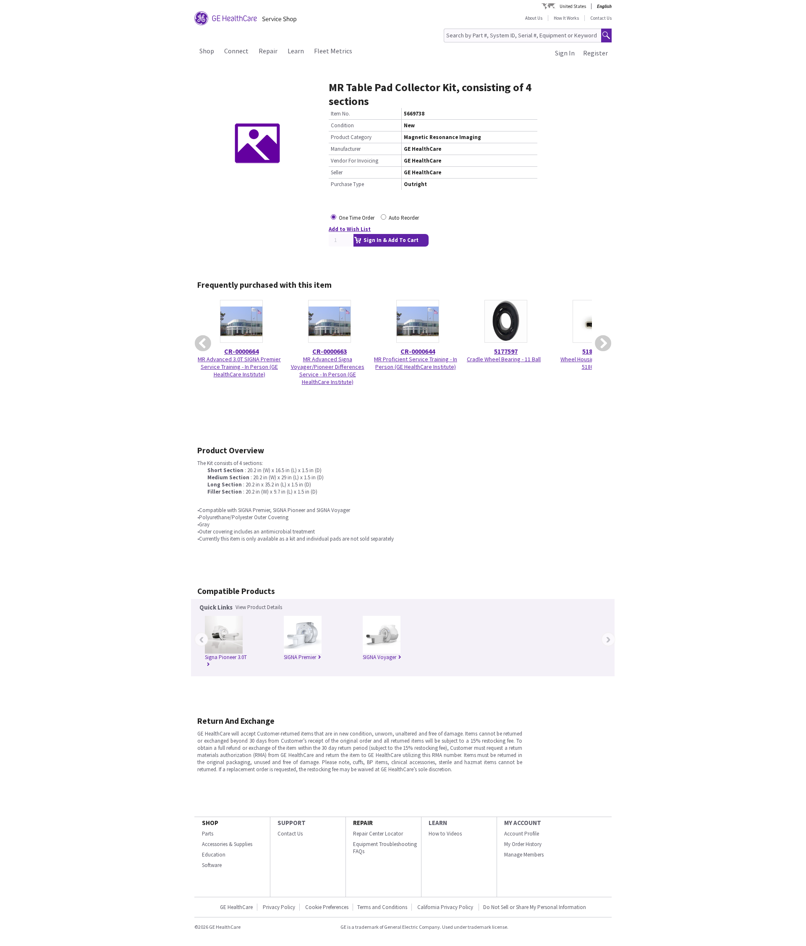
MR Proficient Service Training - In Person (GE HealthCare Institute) (415, 363)
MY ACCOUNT (522, 823)
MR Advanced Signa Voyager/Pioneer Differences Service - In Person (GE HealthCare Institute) (327, 370)
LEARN (438, 823)
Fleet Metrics (333, 51)
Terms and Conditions (382, 907)
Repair (268, 51)
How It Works (566, 18)
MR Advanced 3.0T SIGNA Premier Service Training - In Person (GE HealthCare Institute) (239, 366)
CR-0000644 (417, 351)
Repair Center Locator (378, 833)
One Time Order (356, 217)
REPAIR (363, 823)
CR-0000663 (329, 351)
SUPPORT (291, 823)
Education (213, 854)
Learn (296, 51)
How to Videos (445, 833)
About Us (533, 18)
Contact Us (601, 18)
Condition (342, 125)
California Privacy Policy (445, 907)
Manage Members (524, 854)
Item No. (340, 113)
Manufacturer (346, 148)
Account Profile (521, 833)
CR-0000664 (241, 351)
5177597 (506, 351)
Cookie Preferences (326, 907)
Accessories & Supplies (227, 844)
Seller (337, 172)
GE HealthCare (236, 907)
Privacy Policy (279, 907)
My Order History (523, 844)
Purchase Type (347, 184)
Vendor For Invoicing (354, 160)
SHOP (210, 823)
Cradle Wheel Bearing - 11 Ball (504, 359)
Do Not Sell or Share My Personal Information (534, 907)
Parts (207, 833)
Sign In (565, 53)
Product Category (351, 137)
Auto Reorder (404, 217)
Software (212, 865)
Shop (206, 51)
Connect (236, 51)
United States (573, 6)
